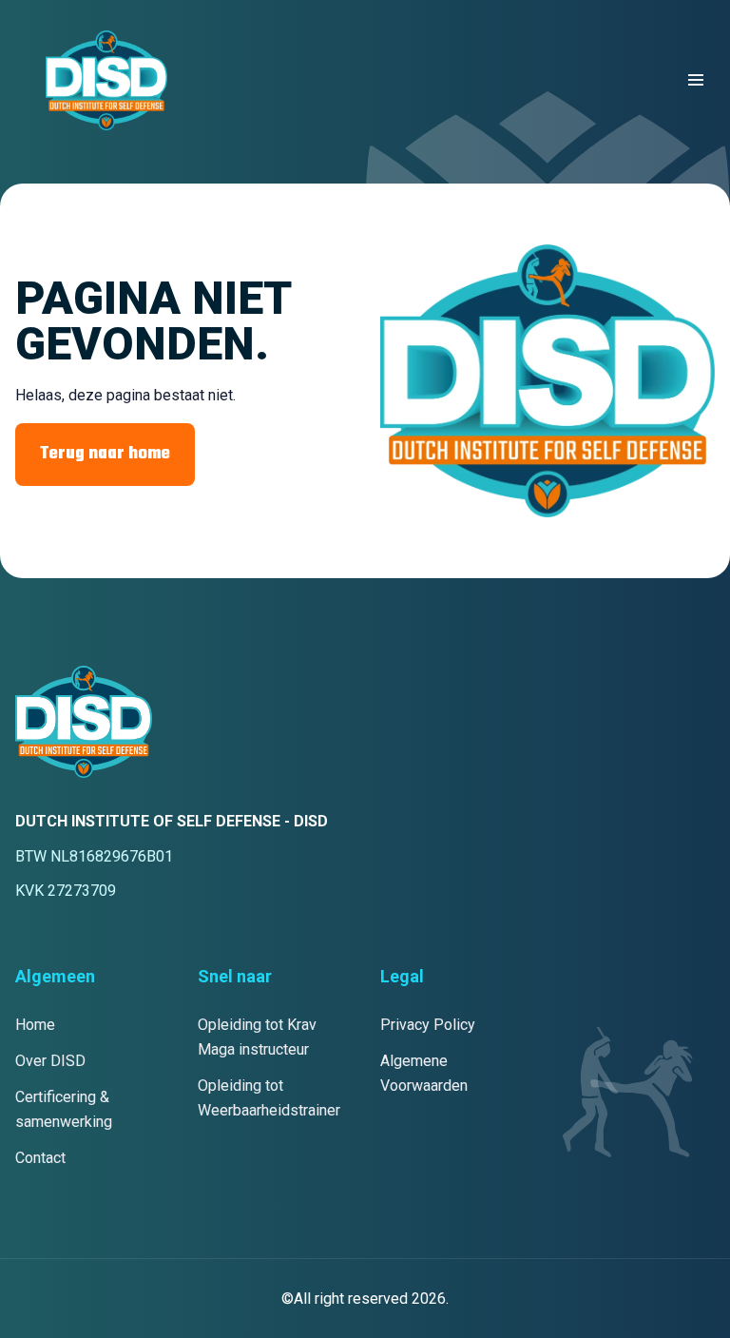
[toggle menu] (696, 79)
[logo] (106, 80)
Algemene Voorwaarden (424, 1073)
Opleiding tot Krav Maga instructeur (257, 1037)
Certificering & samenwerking (63, 1109)
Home (35, 1025)
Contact (40, 1158)
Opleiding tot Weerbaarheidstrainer (269, 1097)
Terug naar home (105, 454)
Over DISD (50, 1061)
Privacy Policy (427, 1025)
